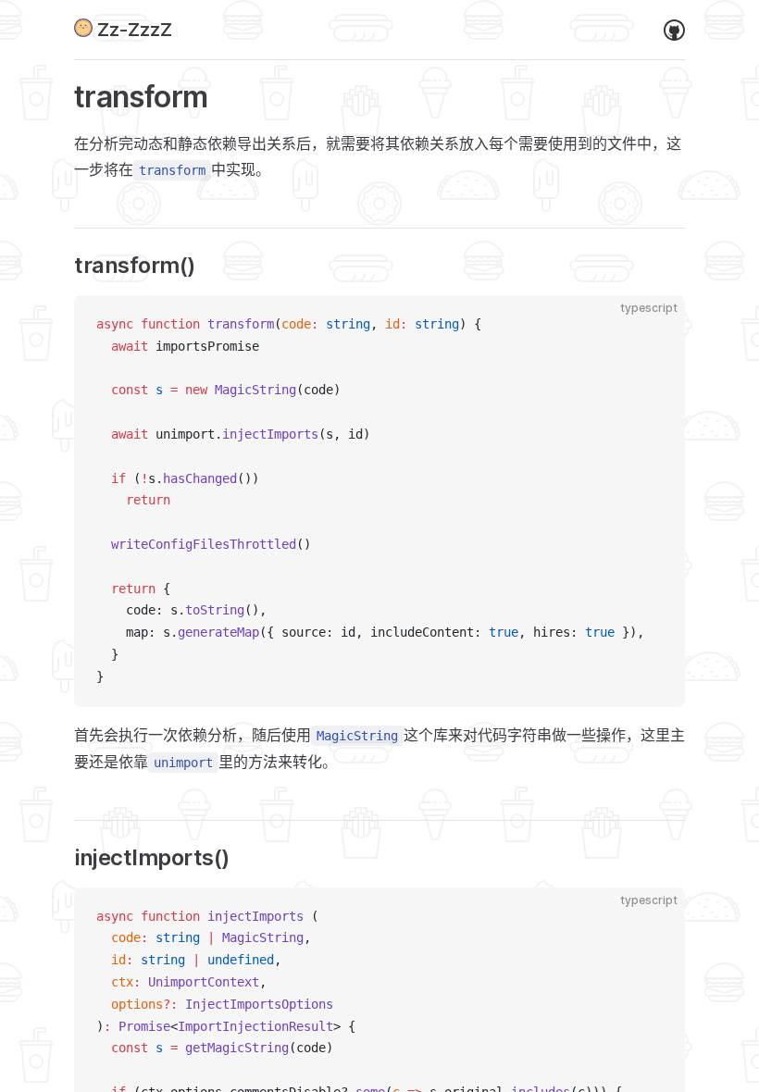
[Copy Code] (655, 324)
